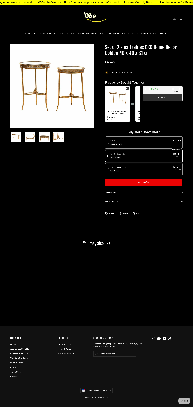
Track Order (148, 33)
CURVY (132, 33)
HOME (27, 33)
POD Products (114, 33)
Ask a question (112, 201)
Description (111, 193)
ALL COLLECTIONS (43, 33)
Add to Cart (162, 97)
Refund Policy (64, 349)
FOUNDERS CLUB (66, 33)
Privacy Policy (64, 344)
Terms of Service (66, 353)
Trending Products (89, 33)
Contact (164, 33)
